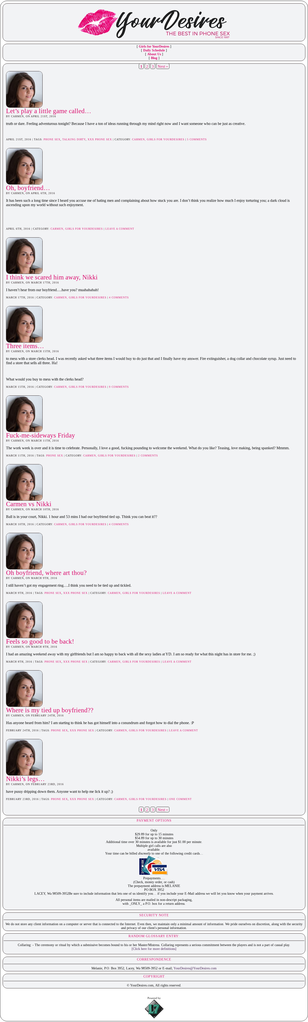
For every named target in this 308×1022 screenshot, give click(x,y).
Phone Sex (52, 139)
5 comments (197, 139)
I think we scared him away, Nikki (52, 277)
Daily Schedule (154, 50)
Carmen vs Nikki (28, 504)
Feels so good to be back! (40, 641)
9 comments (119, 386)
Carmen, (139, 139)
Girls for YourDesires (154, 46)
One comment (180, 799)
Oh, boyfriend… (28, 187)
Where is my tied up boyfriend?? (49, 710)
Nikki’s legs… (25, 778)
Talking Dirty (74, 139)
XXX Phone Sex (100, 139)
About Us (154, 54)
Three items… (25, 346)
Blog (154, 58)
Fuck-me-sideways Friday (40, 435)
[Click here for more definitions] (154, 949)
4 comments (119, 297)
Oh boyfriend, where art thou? (46, 572)
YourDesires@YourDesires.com (195, 968)
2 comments (148, 455)
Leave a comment (119, 228)
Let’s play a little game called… (48, 111)
